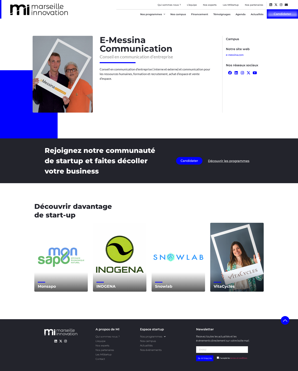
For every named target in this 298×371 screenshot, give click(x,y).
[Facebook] (230, 73)
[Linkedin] (271, 4)
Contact (100, 358)
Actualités (257, 14)
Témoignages (221, 14)
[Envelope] (286, 4)
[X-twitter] (276, 4)
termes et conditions (238, 358)
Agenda (241, 14)
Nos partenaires (254, 4)
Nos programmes (151, 14)
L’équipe (192, 4)
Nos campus (178, 14)
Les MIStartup (231, 4)
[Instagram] (281, 4)
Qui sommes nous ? (169, 4)
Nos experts (210, 4)
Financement (199, 14)
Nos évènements (151, 350)
